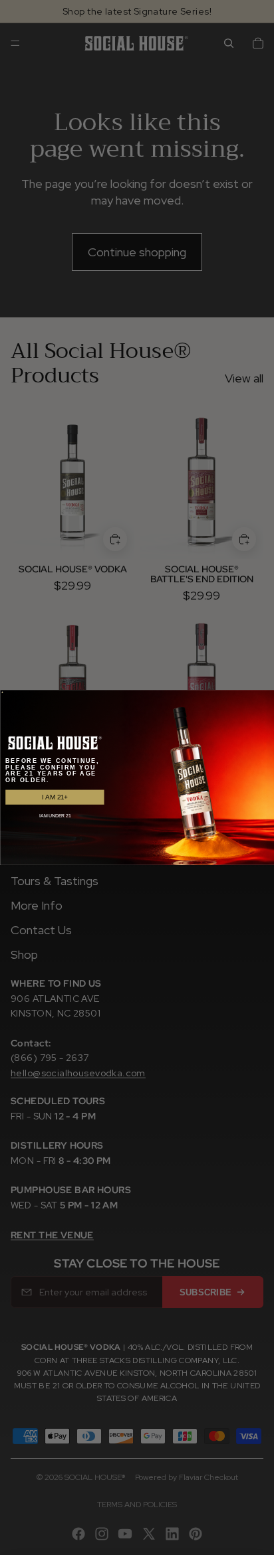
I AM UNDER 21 (55, 815)
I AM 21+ (55, 797)
